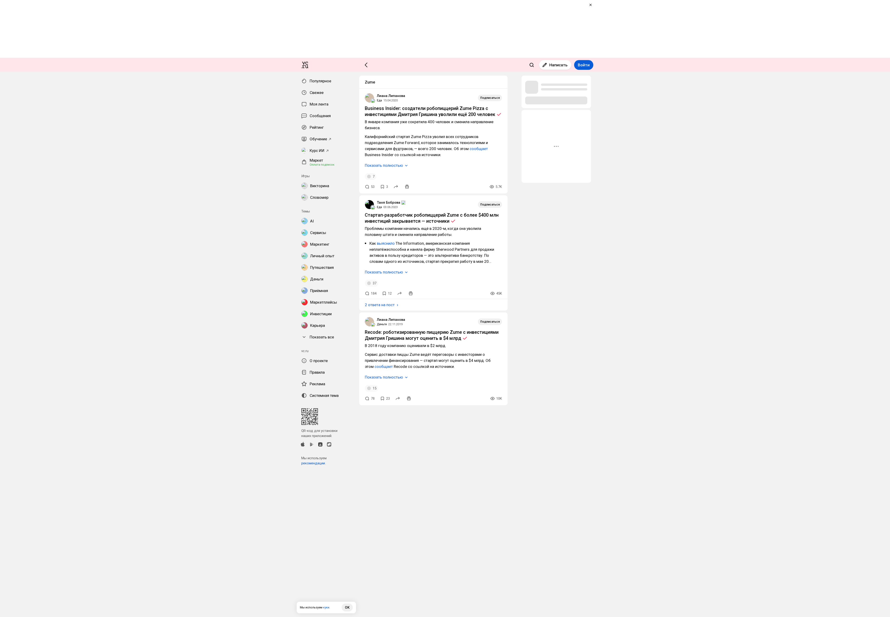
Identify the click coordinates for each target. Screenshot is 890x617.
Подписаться (490, 98)
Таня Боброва (388, 202)
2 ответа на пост (380, 304)
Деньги (382, 324)
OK (347, 607)
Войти (584, 65)
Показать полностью (384, 165)
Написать (558, 65)
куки (326, 607)
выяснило (386, 243)
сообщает (479, 148)
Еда (379, 100)
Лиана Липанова (391, 96)
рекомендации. (313, 463)
